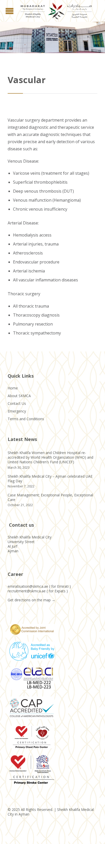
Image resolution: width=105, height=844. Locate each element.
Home (13, 388)
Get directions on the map (29, 599)
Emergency (17, 411)
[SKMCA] (56, 11)
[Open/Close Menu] (10, 11)
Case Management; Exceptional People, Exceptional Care (50, 497)
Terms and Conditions (26, 418)
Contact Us (17, 403)
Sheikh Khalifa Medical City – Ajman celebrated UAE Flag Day (50, 478)
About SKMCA (19, 395)
